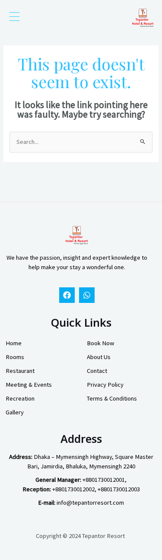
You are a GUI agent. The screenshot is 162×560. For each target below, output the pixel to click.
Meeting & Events (29, 384)
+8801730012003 (119, 489)
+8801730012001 (104, 480)
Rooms (15, 357)
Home (14, 343)
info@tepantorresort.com (90, 502)
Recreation (20, 398)
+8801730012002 (73, 489)
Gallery (15, 412)
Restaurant (20, 371)
